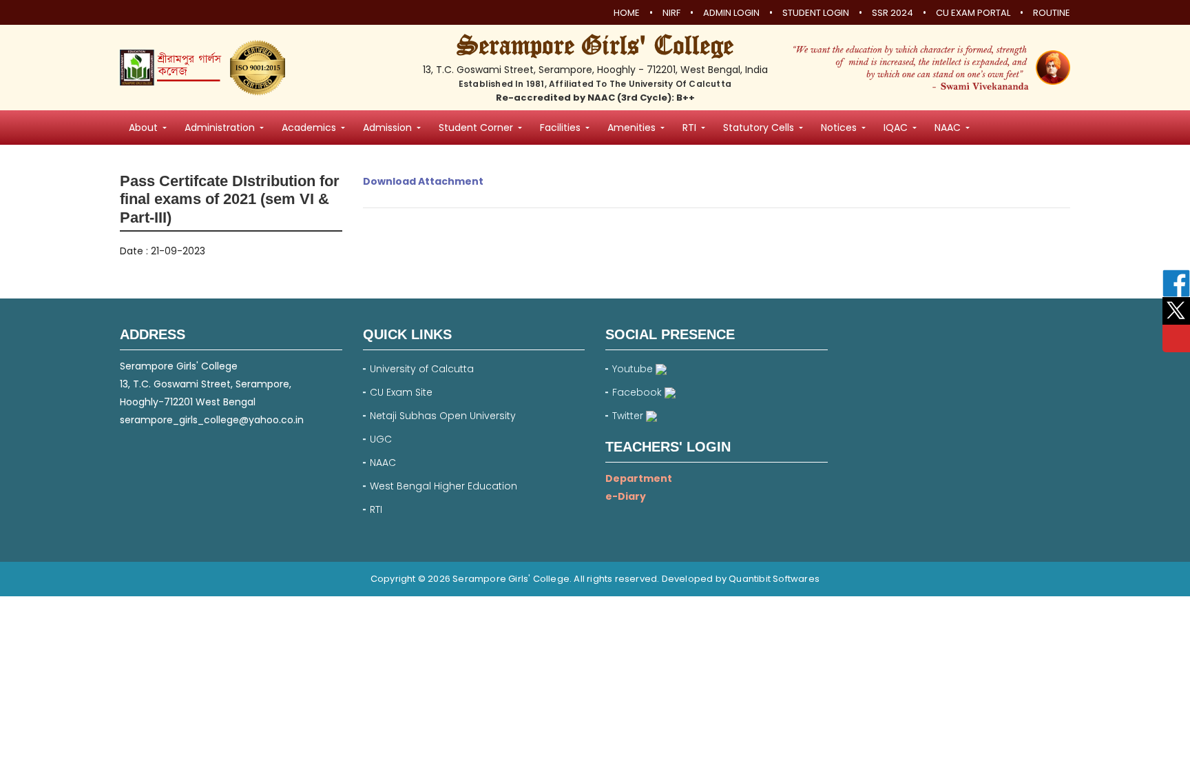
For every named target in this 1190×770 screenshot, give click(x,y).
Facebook (638, 392)
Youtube (634, 369)
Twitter (629, 416)
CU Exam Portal (973, 13)
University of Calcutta (422, 369)
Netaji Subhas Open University (443, 416)
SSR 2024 (892, 13)
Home (627, 13)
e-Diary (625, 496)
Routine (1051, 13)
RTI (376, 509)
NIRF (671, 13)
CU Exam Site (401, 392)
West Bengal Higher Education (443, 486)
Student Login (815, 13)
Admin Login (731, 13)
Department (638, 478)
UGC (381, 439)
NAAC (383, 462)
